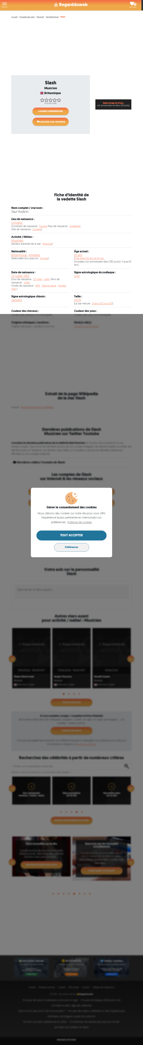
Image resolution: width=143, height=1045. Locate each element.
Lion (77, 276)
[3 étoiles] (50, 100)
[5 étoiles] (59, 100)
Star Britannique (52, 17)
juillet (47, 279)
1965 (37, 286)
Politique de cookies (79, 522)
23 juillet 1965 (20, 276)
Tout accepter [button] (71, 535)
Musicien (40, 17)
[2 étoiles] (46, 100)
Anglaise (34, 255)
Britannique (19, 255)
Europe (43, 226)
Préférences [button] (71, 547)
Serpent (16, 300)
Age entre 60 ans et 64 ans (89, 258)
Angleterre (75, 226)
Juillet (27, 283)
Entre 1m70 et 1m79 (102, 303)
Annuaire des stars (27, 17)
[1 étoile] (42, 100)
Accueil (14, 17)
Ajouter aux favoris (52, 122)
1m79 (77, 300)
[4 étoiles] (55, 100)
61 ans (78, 255)
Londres (16, 223)
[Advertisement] (72, 48)
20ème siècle (49, 286)
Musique (47, 244)
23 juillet (37, 279)
